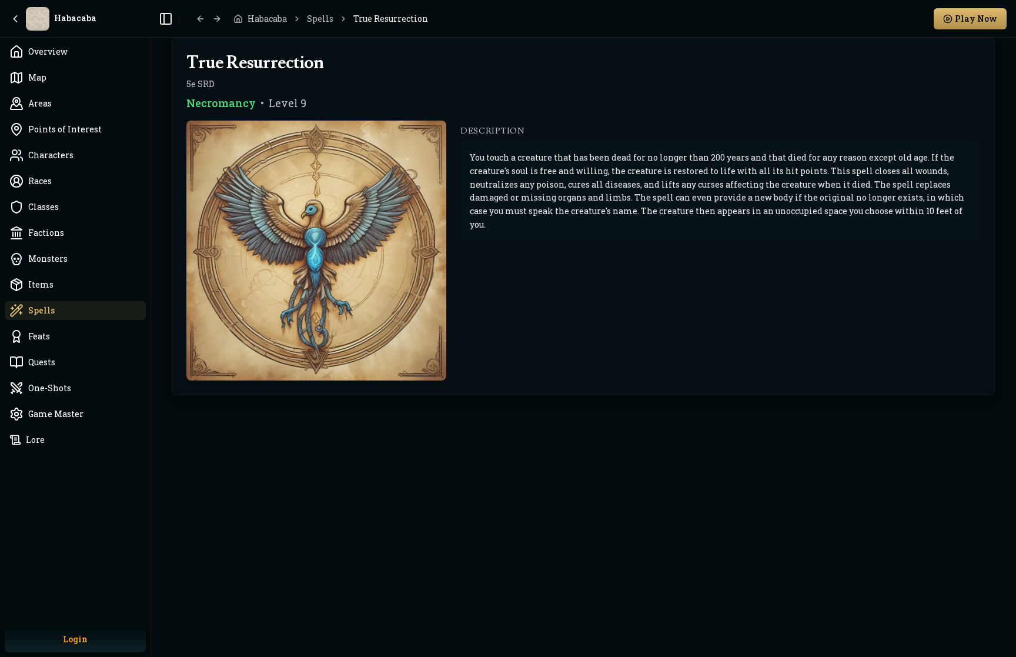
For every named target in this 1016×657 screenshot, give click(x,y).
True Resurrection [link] (390, 18)
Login (75, 639)
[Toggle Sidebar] (150, 328)
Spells (320, 18)
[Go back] (200, 19)
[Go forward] (217, 19)
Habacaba (267, 18)
